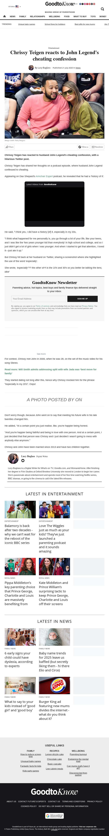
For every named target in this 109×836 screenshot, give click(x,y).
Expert (49, 176)
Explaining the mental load (78, 760)
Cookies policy (29, 806)
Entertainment (54, 48)
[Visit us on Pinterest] (87, 4)
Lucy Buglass (44, 67)
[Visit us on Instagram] (85, 4)
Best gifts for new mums (85, 24)
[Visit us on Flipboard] (89, 4)
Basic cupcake (54, 764)
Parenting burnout (78, 754)
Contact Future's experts (32, 801)
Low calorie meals (54, 769)
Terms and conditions (73, 801)
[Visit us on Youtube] (94, 4)
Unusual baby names (31, 761)
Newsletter (99, 147)
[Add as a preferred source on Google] (54, 816)
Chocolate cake (54, 759)
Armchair (40, 176)
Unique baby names (26, 24)
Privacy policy (94, 801)
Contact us (54, 801)
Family (22, 16)
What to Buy (80, 16)
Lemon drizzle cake (54, 754)
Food (67, 16)
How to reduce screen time (30, 755)
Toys (93, 16)
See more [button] (41, 353)
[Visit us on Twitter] (82, 4)
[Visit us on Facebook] (80, 4)
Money (103, 16)
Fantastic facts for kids (30, 766)
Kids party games (31, 771)
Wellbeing (54, 16)
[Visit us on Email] (92, 4)
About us (11, 801)
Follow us (85, 147)
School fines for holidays (55, 24)
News (12, 16)
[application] (54, 204)
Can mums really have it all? (78, 767)
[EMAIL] (23, 460)
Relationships (37, 16)
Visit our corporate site (87, 827)
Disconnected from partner (78, 774)
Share (11, 147)
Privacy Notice (87, 306)
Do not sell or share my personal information (63, 806)
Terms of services (43, 306)
